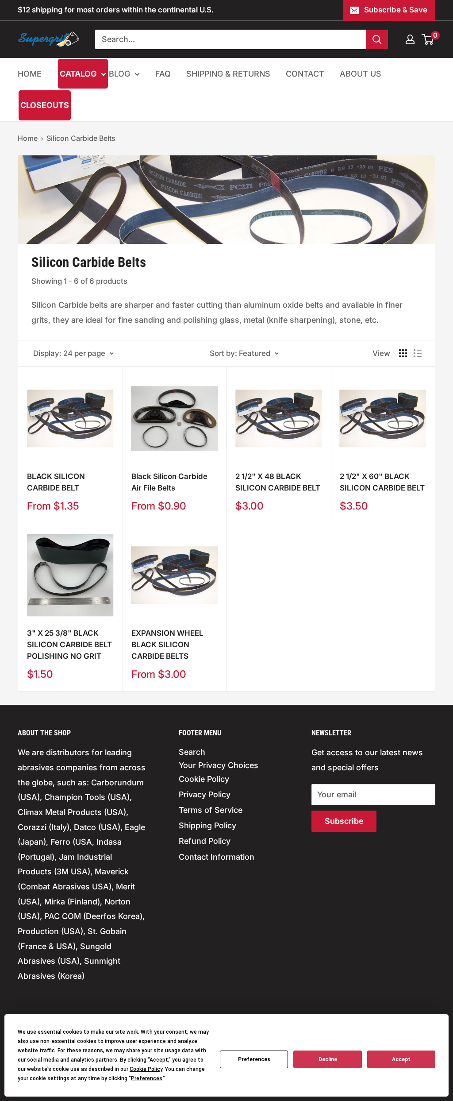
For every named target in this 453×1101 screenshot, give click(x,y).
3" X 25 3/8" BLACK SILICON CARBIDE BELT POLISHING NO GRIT (69, 645)
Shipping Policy (207, 825)
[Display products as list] (418, 353)
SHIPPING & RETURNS (228, 73)
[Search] (377, 39)
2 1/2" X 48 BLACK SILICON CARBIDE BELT (277, 482)
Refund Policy (204, 841)
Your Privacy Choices (218, 765)
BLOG (119, 73)
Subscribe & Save (395, 9)
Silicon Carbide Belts (80, 138)
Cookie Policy (204, 779)
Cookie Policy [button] (146, 1069)
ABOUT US (360, 73)
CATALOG (78, 73)
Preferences (254, 1059)
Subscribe (344, 821)
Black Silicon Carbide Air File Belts (169, 482)
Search (192, 752)
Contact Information (216, 856)
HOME (30, 73)
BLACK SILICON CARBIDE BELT (56, 482)
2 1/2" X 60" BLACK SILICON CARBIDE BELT (382, 482)
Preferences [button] (146, 1078)
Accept (401, 1059)
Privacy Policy (204, 794)
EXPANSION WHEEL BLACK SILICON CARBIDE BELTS (167, 645)
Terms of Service (210, 810)
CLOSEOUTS (44, 105)
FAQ (163, 73)
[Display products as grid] (403, 353)
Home (28, 138)
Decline (328, 1059)
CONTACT (305, 73)
